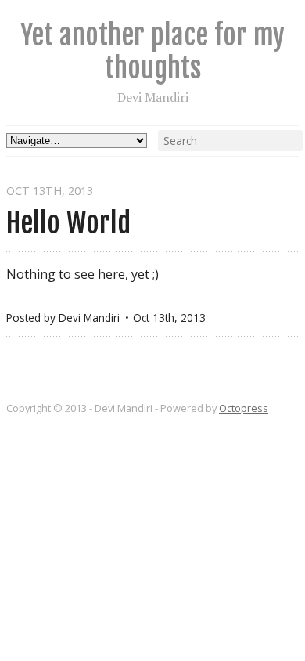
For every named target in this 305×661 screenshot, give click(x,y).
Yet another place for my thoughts (152, 51)
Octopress (243, 408)
